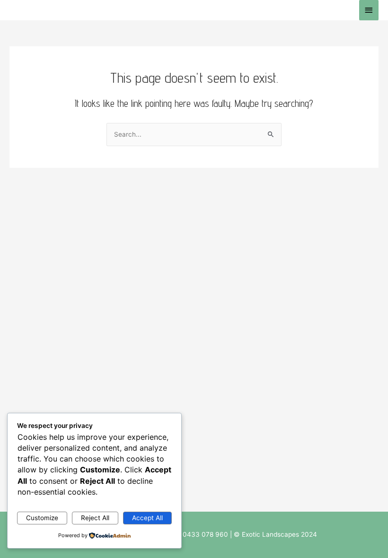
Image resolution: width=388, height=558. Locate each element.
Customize (42, 518)
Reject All (95, 518)
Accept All (147, 518)
